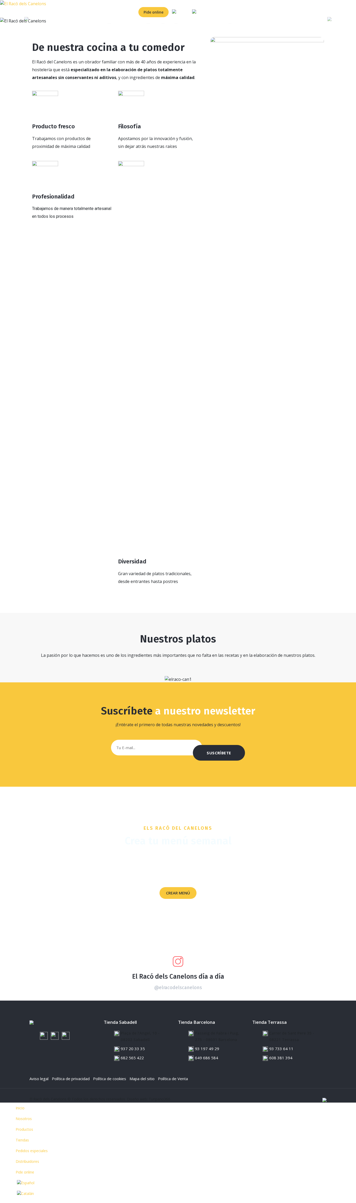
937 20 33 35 (133, 1048)
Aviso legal (38, 1078)
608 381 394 (280, 1057)
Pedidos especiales (91, 12)
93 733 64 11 (281, 1048)
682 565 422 (132, 1057)
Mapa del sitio (142, 1078)
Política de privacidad (71, 1078)
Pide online (153, 12)
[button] (26, 20)
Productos (44, 12)
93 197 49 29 (207, 1048)
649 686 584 (206, 1057)
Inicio (6, 12)
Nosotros (23, 12)
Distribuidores (122, 12)
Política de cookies (109, 1078)
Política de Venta (173, 1078)
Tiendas (63, 12)
